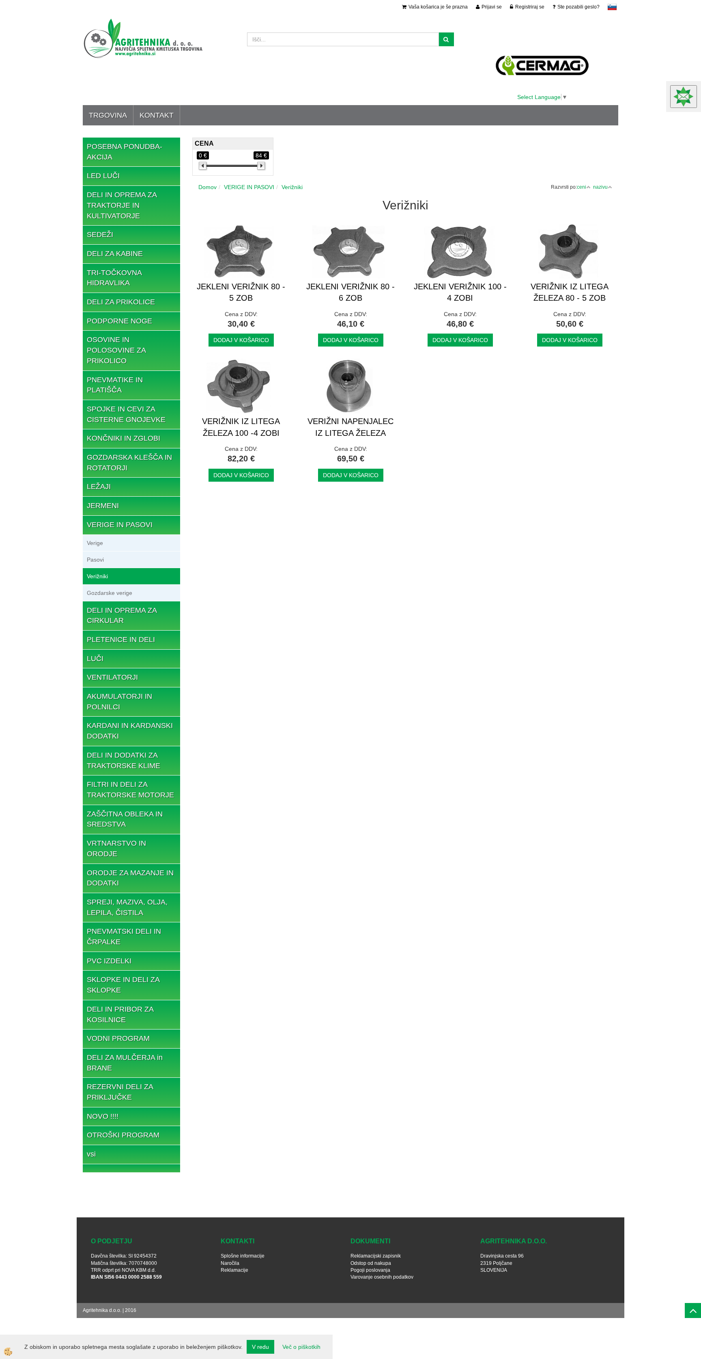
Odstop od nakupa (370, 1263)
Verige (95, 543)
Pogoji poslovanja (370, 1270)
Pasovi (95, 559)
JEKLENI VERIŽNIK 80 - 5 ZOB (241, 292)
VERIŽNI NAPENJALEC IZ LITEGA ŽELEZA (350, 427)
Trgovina (108, 115)
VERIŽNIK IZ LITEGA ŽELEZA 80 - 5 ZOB (570, 292)
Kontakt (157, 115)
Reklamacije (234, 1270)
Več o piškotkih (301, 1347)
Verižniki (97, 576)
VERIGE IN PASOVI (249, 187)
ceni (581, 187)
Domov (207, 187)
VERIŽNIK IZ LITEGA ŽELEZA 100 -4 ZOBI (241, 427)
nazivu (600, 187)
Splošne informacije (242, 1256)
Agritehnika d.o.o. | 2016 (109, 1310)
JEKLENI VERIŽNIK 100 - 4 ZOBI (460, 292)
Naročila (230, 1263)
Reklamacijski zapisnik (375, 1256)
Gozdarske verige (109, 593)
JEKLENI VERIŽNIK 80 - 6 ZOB (350, 292)
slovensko (612, 7)
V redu (260, 1347)
